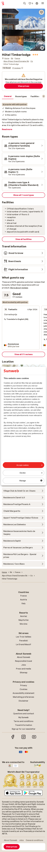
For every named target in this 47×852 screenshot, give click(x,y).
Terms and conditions (23, 721)
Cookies (23, 689)
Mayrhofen (24, 620)
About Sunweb (23, 657)
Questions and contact (23, 713)
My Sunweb (23, 717)
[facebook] (12, 738)
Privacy (23, 685)
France (23, 596)
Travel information (23, 725)
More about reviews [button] (19, 288)
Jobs (23, 665)
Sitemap (23, 672)
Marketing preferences (23, 697)
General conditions (34, 840)
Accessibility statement (23, 693)
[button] (23, 19)
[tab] (7, 96)
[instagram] (23, 738)
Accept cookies (23, 465)
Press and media (23, 668)
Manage (22, 480)
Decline (23, 473)
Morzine (23, 624)
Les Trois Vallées (23, 637)
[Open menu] (42, 3)
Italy (23, 603)
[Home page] (2, 3)
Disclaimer (23, 701)
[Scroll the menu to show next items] (43, 96)
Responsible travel (23, 661)
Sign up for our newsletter (23, 729)
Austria (23, 599)
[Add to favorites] (41, 12)
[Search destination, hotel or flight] (24, 3)
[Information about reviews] (22, 67)
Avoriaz (23, 616)
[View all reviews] (12, 67)
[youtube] (34, 738)
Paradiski (23, 640)
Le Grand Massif (23, 644)
